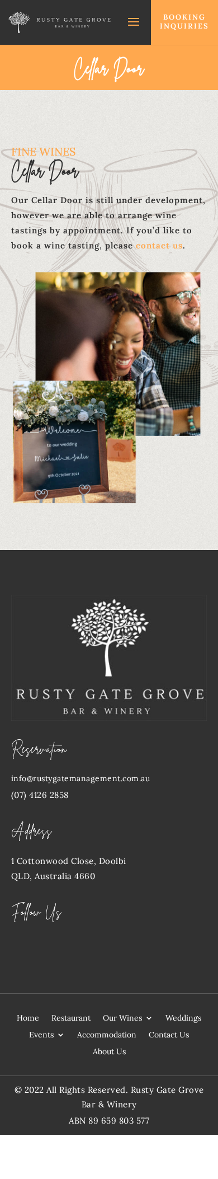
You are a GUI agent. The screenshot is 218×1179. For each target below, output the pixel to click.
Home (28, 1018)
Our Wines (122, 1018)
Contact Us (169, 1035)
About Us (109, 1052)
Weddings (183, 1018)
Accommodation (106, 1035)
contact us (159, 245)
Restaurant (71, 1018)
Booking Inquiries (184, 21)
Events (41, 1035)
